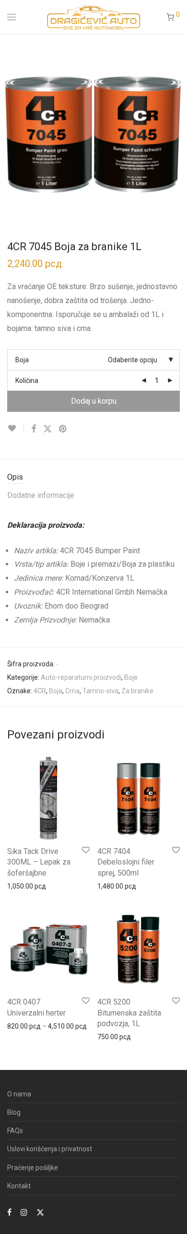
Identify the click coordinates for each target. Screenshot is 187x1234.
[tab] (93, 477)
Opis (15, 477)
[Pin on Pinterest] (63, 429)
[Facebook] (9, 1212)
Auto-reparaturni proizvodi (81, 677)
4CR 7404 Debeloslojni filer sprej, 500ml (125, 862)
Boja (22, 360)
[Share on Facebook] (33, 429)
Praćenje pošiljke (32, 1167)
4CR (40, 691)
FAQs (15, 1130)
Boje (131, 677)
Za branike (137, 691)
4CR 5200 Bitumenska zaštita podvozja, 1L (129, 1012)
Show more (19, 886)
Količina (26, 380)
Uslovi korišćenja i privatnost (49, 1149)
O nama (19, 1094)
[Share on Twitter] (47, 429)
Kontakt (19, 1186)
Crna (72, 691)
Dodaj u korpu (94, 401)
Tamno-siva (100, 691)
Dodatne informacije (40, 495)
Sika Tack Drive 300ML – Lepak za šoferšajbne (38, 862)
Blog (14, 1112)
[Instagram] (24, 1212)
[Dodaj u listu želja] (15, 428)
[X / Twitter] (40, 1212)
